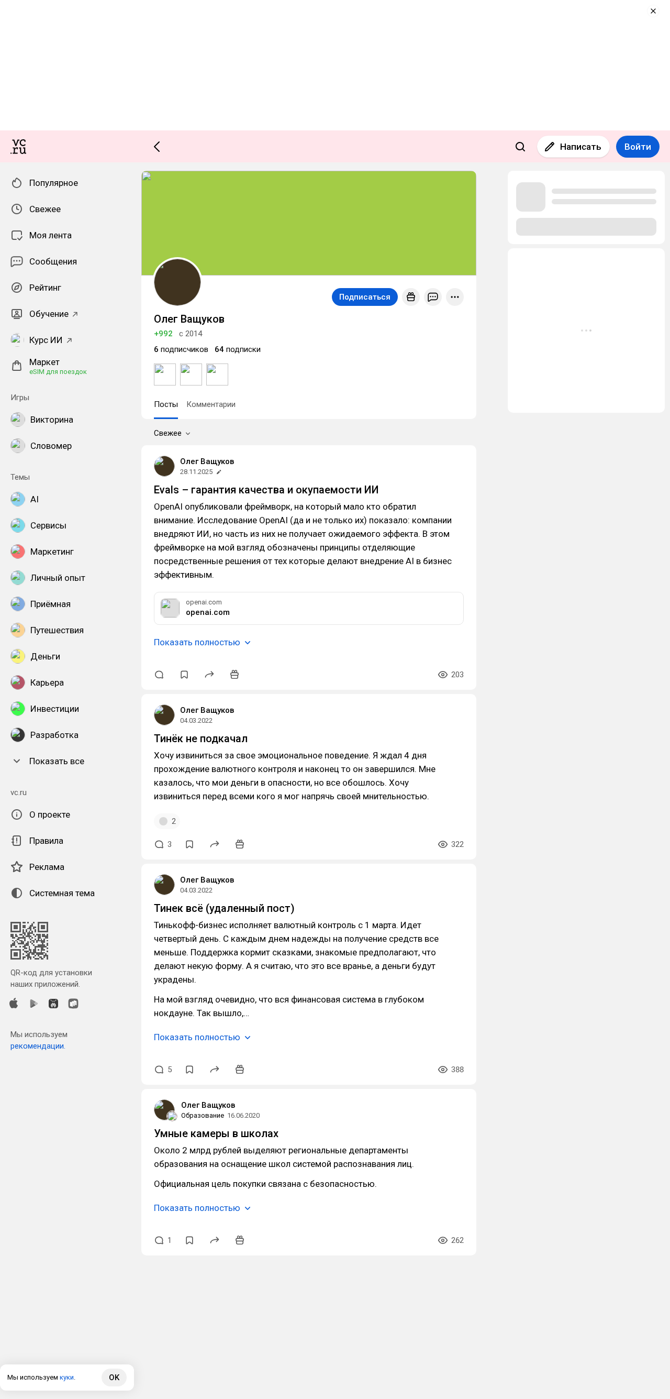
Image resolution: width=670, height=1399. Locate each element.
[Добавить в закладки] (184, 674)
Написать (580, 146)
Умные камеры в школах (216, 1133)
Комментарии (211, 404)
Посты (166, 404)
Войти (637, 146)
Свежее (168, 433)
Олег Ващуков (207, 461)
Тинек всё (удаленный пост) (224, 908)
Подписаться (364, 297)
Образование (202, 1115)
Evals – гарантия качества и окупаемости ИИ (266, 489)
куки (67, 1377)
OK (114, 1377)
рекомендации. (37, 1046)
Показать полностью (197, 642)
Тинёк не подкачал (201, 738)
